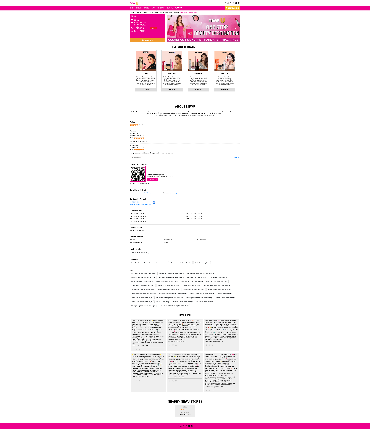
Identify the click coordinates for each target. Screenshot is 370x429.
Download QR (152, 179)
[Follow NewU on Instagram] (233, 3)
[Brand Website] (239, 3)
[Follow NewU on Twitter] (230, 3)
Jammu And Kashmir (145, 193)
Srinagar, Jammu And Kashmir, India (141, 204)
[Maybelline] (172, 60)
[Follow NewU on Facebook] (225, 3)
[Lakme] (145, 60)
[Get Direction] (154, 204)
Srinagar (175, 193)
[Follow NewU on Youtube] (236, 3)
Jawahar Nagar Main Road (139, 252)
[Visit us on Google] (228, 3)
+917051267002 (139, 28)
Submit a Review (136, 157)
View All (236, 157)
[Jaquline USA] (224, 60)
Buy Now (146, 89)
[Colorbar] (198, 60)
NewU (185, 406)
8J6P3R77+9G (134, 202)
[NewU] (134, 3)
